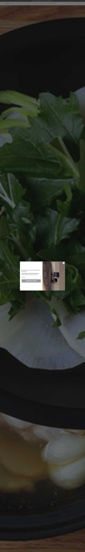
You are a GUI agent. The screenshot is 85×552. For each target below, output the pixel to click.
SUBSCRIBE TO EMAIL (31, 281)
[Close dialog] (64, 263)
